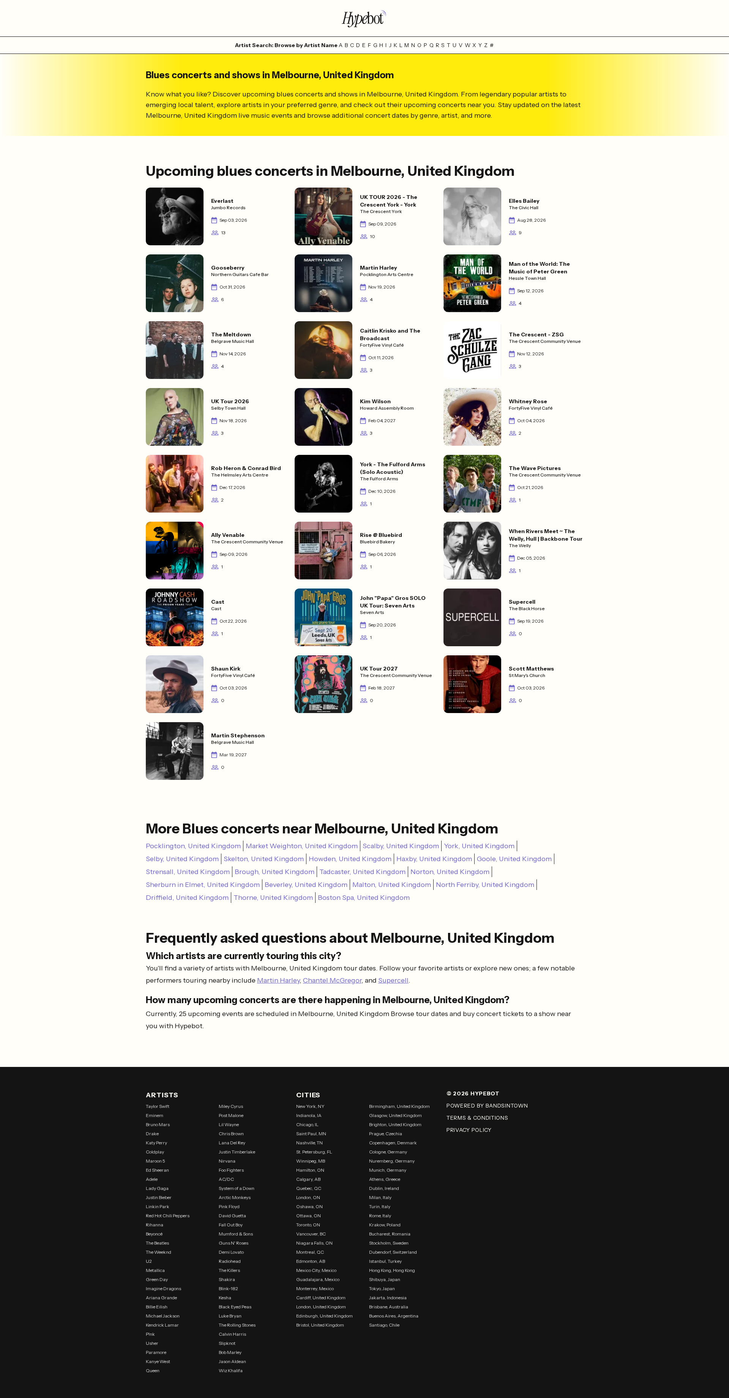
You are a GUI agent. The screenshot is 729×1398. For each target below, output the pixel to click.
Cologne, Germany (388, 1152)
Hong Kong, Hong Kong (392, 1270)
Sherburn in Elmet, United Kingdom (203, 884)
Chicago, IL (307, 1124)
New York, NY (310, 1106)
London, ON (308, 1197)
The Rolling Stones (237, 1325)
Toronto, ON (308, 1225)
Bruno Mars (158, 1124)
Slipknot (227, 1343)
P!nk (150, 1334)
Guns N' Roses (233, 1243)
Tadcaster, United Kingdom (362, 872)
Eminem (154, 1115)
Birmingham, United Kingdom (399, 1106)
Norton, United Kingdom (449, 872)
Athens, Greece (384, 1179)
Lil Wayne (229, 1124)
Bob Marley (230, 1352)
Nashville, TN (309, 1143)
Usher (152, 1343)
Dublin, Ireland (384, 1188)
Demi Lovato (231, 1252)
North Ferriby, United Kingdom (485, 884)
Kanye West (158, 1361)
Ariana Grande (161, 1297)
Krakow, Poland (385, 1225)
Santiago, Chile (384, 1325)
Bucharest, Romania (389, 1234)
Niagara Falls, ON (314, 1243)
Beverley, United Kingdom (306, 884)
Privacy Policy (469, 1130)
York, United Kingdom (479, 846)
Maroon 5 (155, 1161)
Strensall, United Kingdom (188, 872)
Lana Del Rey (232, 1143)
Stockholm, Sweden (389, 1243)
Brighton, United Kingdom (395, 1124)
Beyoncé (154, 1234)
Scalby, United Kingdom (401, 846)
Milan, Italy (380, 1197)
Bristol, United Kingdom (320, 1325)
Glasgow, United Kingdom (395, 1115)
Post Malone (231, 1115)
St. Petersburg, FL (314, 1152)
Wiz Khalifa (231, 1370)
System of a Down (236, 1188)
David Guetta (232, 1215)
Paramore (156, 1352)
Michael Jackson (163, 1316)
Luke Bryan (230, 1316)
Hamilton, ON (310, 1170)
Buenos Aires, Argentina (393, 1316)
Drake (152, 1133)
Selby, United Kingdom (182, 859)
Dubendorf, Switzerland (393, 1252)
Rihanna (154, 1225)
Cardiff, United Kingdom (321, 1297)
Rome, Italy (380, 1215)
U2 (149, 1261)
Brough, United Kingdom (274, 872)
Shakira (227, 1279)
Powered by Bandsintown (487, 1105)
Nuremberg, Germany (392, 1161)
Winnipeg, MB (310, 1161)
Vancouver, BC (311, 1234)
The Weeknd (158, 1252)
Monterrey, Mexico (315, 1288)
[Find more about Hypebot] (364, 18)
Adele (152, 1179)
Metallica (155, 1270)
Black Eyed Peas (235, 1307)
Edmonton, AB (310, 1261)
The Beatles (157, 1243)
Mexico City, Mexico (316, 1270)
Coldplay (155, 1152)
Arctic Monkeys (235, 1197)
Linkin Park (157, 1206)
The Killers (229, 1270)
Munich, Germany (387, 1170)
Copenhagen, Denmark (393, 1143)
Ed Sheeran (157, 1170)
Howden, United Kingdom (350, 859)
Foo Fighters (231, 1170)
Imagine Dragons (163, 1288)
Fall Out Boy (231, 1225)
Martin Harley (278, 980)
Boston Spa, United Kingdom (364, 897)
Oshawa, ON (309, 1206)
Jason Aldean (232, 1361)
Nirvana (227, 1161)
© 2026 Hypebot (473, 1093)
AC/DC (226, 1179)
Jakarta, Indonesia (388, 1297)
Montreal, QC (310, 1252)
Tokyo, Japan (382, 1288)
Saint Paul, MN (311, 1133)
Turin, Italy (379, 1206)
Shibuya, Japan (384, 1279)
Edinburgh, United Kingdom (324, 1316)
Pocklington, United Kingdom (193, 846)
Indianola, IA (309, 1115)
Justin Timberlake (237, 1152)
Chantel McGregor (332, 980)
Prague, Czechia (385, 1133)
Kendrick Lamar (162, 1325)
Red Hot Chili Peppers (167, 1215)
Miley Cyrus (231, 1106)
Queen (152, 1370)
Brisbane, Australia (388, 1307)
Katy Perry (156, 1143)
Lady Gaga (157, 1188)
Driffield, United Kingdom (187, 897)
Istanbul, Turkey (385, 1261)
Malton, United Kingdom (391, 884)
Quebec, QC (308, 1188)
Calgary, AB (308, 1179)
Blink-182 (228, 1288)
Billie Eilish (156, 1307)
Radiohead (230, 1261)
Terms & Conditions (477, 1117)
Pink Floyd (229, 1206)
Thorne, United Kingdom (273, 897)
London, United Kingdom (321, 1307)
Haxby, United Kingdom (434, 859)
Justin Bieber (159, 1197)
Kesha (225, 1297)
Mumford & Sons (236, 1234)
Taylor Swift (157, 1106)
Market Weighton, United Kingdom (302, 846)
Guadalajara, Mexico (317, 1279)
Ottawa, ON (308, 1215)
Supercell (393, 980)
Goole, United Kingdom (514, 859)
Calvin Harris (232, 1334)
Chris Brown (231, 1133)
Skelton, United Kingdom (264, 859)
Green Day (157, 1279)
